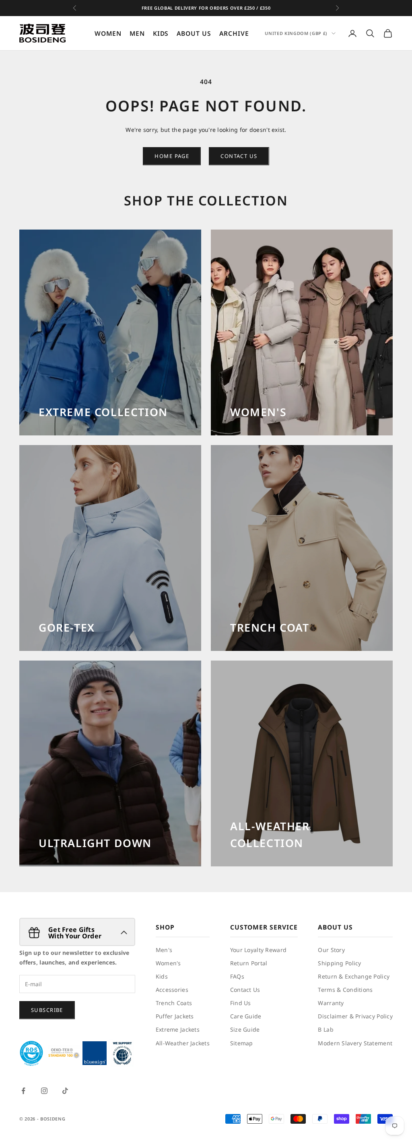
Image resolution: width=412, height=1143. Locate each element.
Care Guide (246, 1016)
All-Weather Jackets (183, 1043)
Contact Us (245, 989)
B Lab (325, 1029)
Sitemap (241, 1043)
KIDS (161, 33)
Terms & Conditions (345, 989)
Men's (164, 950)
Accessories (172, 989)
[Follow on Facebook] (23, 1091)
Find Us (240, 1003)
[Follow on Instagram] (44, 1091)
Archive (234, 33)
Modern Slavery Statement (355, 1043)
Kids (162, 976)
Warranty (331, 1003)
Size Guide (245, 1029)
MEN (137, 33)
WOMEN (108, 33)
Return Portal (249, 963)
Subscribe (47, 1010)
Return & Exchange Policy (353, 976)
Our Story (331, 950)
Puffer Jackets (175, 1016)
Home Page (171, 156)
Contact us (238, 156)
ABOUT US (194, 33)
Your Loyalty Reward (258, 950)
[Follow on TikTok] (65, 1091)
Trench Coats (174, 1003)
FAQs (237, 976)
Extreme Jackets (178, 1029)
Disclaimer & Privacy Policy (355, 1016)
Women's (168, 963)
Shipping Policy (339, 963)
